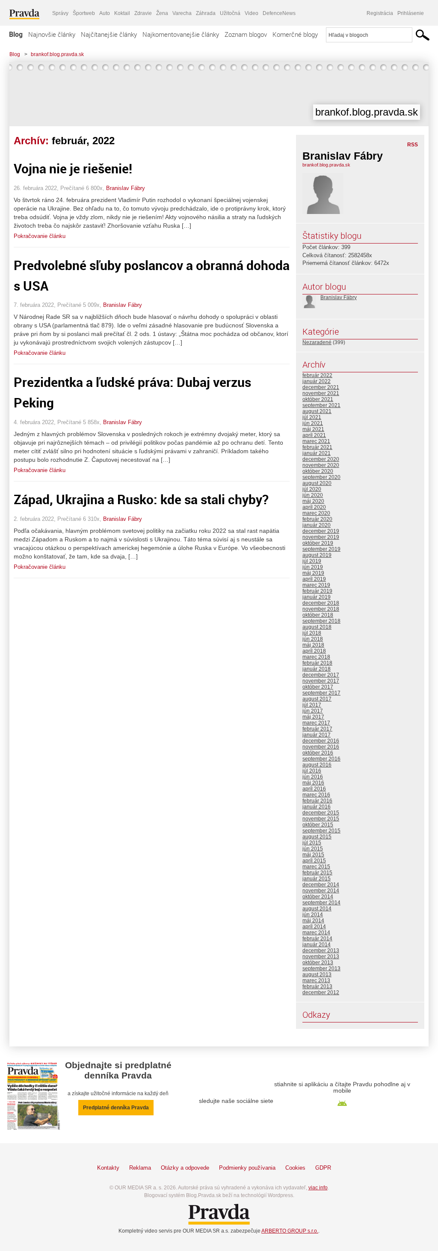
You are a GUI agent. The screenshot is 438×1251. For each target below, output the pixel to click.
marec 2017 (316, 723)
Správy (60, 13)
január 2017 (316, 735)
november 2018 (320, 609)
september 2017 (321, 693)
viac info (318, 1188)
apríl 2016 (314, 789)
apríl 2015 (314, 861)
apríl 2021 (314, 435)
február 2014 (317, 939)
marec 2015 (316, 867)
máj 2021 (313, 429)
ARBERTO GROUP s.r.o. (289, 1231)
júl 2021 (311, 417)
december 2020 (320, 459)
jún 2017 (312, 711)
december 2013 (320, 951)
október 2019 (317, 543)
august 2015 (316, 837)
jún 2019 (312, 567)
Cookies (295, 1168)
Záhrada (206, 13)
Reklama (140, 1168)
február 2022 (317, 375)
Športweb (84, 13)
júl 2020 (311, 489)
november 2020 (320, 465)
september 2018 (321, 621)
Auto (104, 13)
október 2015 (317, 825)
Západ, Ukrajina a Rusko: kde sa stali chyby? (141, 499)
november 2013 (320, 957)
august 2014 (316, 909)
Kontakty (108, 1168)
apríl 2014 (314, 927)
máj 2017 (313, 717)
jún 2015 (312, 849)
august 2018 (316, 627)
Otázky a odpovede (185, 1168)
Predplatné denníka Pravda (116, 1108)
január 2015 (316, 879)
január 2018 (316, 669)
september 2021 (321, 405)
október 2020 (317, 471)
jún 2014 (312, 915)
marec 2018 (316, 657)
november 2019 (320, 537)
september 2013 (321, 969)
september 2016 (321, 759)
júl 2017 (311, 705)
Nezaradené (316, 342)
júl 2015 (311, 843)
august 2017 (316, 699)
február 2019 (317, 591)
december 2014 (320, 885)
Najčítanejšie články (109, 34)
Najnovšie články (51, 34)
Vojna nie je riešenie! (76, 168)
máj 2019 (313, 573)
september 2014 (321, 903)
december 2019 (320, 531)
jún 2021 (312, 423)
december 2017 (320, 675)
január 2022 (316, 381)
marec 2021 (316, 441)
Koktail (122, 13)
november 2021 (320, 393)
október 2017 (317, 687)
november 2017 (320, 681)
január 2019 (316, 597)
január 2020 (316, 525)
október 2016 (317, 753)
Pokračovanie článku (39, 236)
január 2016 (316, 807)
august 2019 (316, 555)
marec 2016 (316, 795)
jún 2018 (312, 639)
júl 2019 (311, 561)
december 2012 (320, 992)
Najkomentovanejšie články (180, 34)
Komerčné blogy (295, 34)
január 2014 (316, 945)
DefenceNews (279, 13)
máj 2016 (313, 783)
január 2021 (316, 453)
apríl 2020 (314, 507)
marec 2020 (316, 513)
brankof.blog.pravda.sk (57, 54)
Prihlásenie (410, 13)
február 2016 (317, 801)
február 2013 (317, 987)
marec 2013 (316, 981)
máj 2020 (313, 501)
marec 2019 (316, 585)
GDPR (323, 1168)
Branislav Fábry (125, 188)
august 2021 (316, 411)
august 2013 (316, 975)
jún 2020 (312, 495)
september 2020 (321, 477)
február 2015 (317, 873)
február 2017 (317, 729)
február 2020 (317, 519)
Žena (162, 13)
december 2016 (320, 741)
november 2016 (320, 747)
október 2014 (317, 897)
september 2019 (321, 549)
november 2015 (320, 819)
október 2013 (317, 963)
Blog (16, 34)
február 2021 (317, 447)
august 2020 (316, 483)
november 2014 (320, 891)
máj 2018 (313, 645)
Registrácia (380, 13)
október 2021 (317, 399)
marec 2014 (316, 933)
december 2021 (320, 387)
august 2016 (316, 765)
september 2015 (321, 831)
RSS (412, 145)
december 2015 (320, 813)
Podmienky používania (247, 1168)
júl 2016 (311, 771)
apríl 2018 (314, 651)
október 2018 (317, 615)
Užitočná (230, 13)
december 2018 (320, 603)
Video (251, 13)
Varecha (182, 13)
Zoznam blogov (246, 34)
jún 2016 (312, 777)
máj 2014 (313, 921)
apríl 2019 (314, 579)
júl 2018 (311, 633)
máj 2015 (313, 855)
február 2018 (317, 663)
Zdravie (143, 13)
